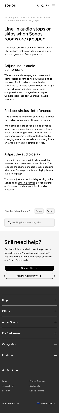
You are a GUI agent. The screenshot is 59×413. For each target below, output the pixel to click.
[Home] (10, 5)
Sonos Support (11, 17)
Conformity (35, 386)
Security (6, 390)
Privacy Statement (38, 381)
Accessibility (8, 386)
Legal (4, 381)
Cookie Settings (37, 390)
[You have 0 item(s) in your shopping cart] (47, 6)
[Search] (42, 6)
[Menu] (53, 6)
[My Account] (38, 6)
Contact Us (27, 268)
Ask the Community (27, 275)
